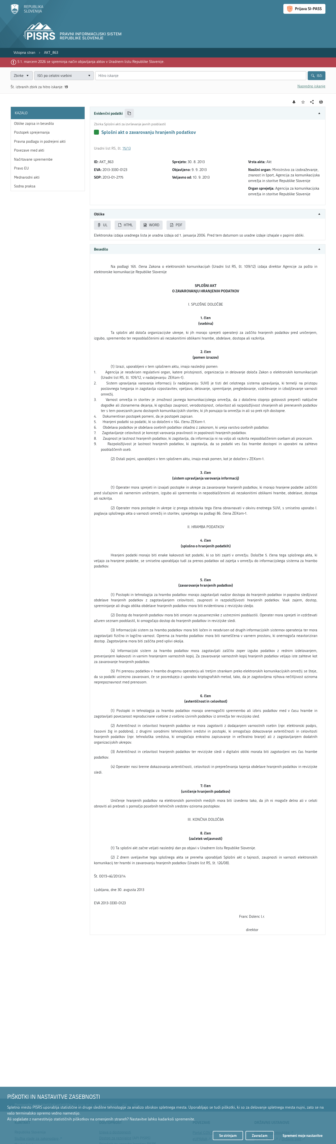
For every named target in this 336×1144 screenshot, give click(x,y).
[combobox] (64, 75)
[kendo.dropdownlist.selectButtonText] (89, 75)
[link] (24, 52)
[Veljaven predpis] (96, 132)
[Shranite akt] (303, 102)
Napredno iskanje (311, 86)
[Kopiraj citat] (129, 113)
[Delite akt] (312, 102)
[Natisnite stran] (321, 102)
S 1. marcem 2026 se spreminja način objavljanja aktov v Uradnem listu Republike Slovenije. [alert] (91, 61)
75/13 (126, 148)
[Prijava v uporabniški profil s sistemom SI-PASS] (304, 9)
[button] (207, 113)
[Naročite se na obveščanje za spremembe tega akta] (294, 102)
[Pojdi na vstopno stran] (27, 13)
